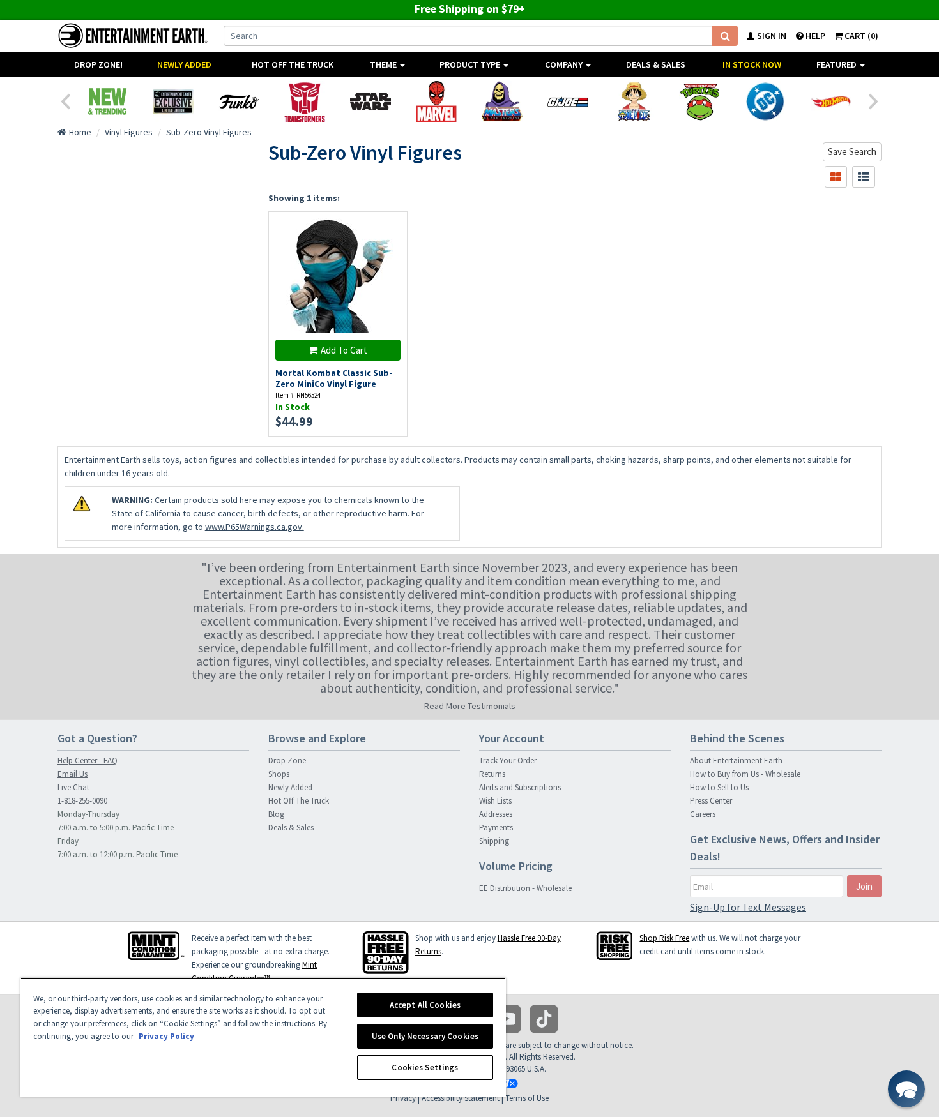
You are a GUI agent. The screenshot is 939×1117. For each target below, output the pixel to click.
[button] (906, 1088)
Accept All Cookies (425, 1005)
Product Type (470, 64)
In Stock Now (751, 64)
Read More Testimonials (469, 706)
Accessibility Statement (461, 1098)
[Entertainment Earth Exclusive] (172, 101)
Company (564, 64)
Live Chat (73, 787)
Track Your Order (508, 760)
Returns (492, 773)
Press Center (711, 800)
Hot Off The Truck (292, 64)
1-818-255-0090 (82, 800)
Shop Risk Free (664, 938)
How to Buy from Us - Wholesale (745, 773)
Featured (837, 64)
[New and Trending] (107, 101)
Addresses (495, 814)
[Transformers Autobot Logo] (304, 101)
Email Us (72, 773)
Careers (702, 814)
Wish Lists (495, 800)
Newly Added (184, 64)
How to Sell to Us (719, 787)
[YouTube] (506, 1019)
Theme (384, 64)
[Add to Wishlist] (390, 228)
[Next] (874, 100)
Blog (276, 814)
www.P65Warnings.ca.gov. (254, 526)
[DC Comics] (765, 101)
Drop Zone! (98, 64)
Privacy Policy (166, 1036)
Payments (496, 827)
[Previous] (65, 100)
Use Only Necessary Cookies (425, 1036)
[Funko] (238, 101)
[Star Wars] (370, 101)
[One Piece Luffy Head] (633, 101)
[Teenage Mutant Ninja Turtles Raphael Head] (699, 101)
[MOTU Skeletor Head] (501, 101)
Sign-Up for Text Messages (748, 907)
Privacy (403, 1098)
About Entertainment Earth (736, 760)
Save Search (852, 152)
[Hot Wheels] (830, 101)
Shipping (494, 841)
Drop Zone (287, 760)
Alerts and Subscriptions (520, 787)
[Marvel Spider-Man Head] (436, 101)
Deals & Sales (655, 64)
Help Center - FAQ (87, 760)
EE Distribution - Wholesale (525, 888)
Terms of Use (527, 1098)
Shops (278, 773)
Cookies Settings (425, 1067)
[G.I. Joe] (567, 101)
